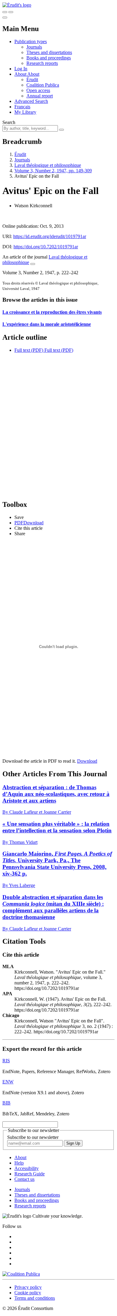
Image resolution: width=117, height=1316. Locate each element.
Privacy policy (28, 1287)
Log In (20, 68)
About (33, 74)
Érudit (32, 79)
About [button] (20, 74)
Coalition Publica (42, 84)
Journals (34, 46)
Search (8, 122)
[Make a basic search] (4, 12)
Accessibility (26, 1168)
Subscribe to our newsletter (32, 1137)
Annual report (39, 95)
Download (87, 761)
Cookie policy (27, 1292)
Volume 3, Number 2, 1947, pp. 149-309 (53, 170)
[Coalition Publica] (21, 1273)
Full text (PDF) (28, 350)
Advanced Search (31, 101)
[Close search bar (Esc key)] (10, 12)
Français (22, 106)
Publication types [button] (30, 41)
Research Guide (29, 1173)
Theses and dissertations (49, 52)
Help (19, 1162)
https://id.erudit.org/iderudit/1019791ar (49, 236)
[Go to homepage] (16, 5)
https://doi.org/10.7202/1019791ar (46, 246)
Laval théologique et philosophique (47, 165)
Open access (38, 90)
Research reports (42, 63)
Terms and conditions (34, 1298)
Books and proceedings (48, 57)
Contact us (24, 1179)
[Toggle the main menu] (4, 17)
